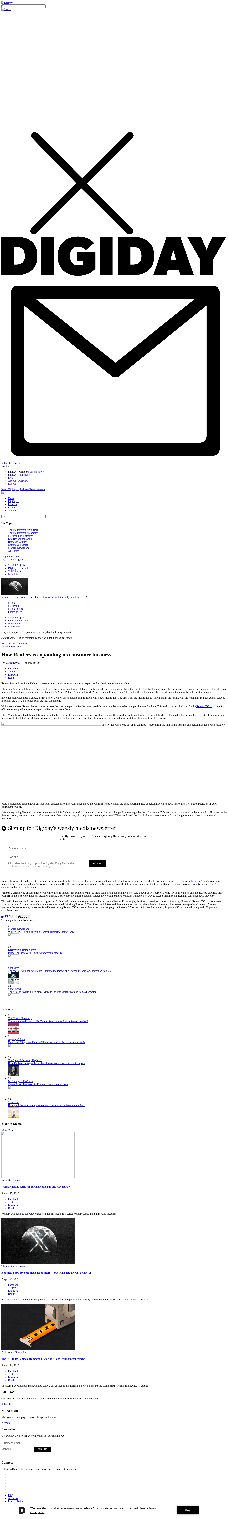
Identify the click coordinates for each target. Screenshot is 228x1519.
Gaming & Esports (18, 544)
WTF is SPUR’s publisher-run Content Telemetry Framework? (41, 931)
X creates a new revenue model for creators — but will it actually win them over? (44, 597)
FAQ (10, 477)
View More (7, 1130)
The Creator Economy (20, 1018)
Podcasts (24, 489)
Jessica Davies (12, 662)
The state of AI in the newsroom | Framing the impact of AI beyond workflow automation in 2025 (59, 970)
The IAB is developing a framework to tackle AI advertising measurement (43, 1358)
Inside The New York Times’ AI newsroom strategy (35, 952)
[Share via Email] (13, 916)
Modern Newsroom (18, 547)
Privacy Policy (15, 1501)
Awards (41, 489)
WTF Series (14, 571)
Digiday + (13, 489)
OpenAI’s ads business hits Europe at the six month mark (38, 1084)
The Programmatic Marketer (23, 532)
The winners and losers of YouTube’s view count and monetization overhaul (48, 1021)
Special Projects (16, 565)
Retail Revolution (10, 1180)
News (4, 489)
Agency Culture (16, 1039)
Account (5, 1422)
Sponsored (13, 967)
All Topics (13, 550)
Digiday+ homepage (19, 474)
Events (33, 489)
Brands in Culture (17, 541)
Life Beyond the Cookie (21, 538)
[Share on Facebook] (6, 916)
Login (17, 463)
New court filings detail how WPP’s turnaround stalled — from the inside (46, 1042)
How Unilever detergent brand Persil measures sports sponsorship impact (46, 1063)
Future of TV (15, 611)
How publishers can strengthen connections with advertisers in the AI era (46, 1105)
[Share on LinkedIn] (2, 916)
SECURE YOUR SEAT (14, 643)
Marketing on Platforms (20, 535)
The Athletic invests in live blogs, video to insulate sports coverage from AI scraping (52, 991)
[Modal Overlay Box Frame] (114, 850)
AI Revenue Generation (14, 1352)
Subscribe (6, 463)
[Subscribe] (114, 460)
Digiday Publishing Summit (22, 949)
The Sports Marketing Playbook (25, 1060)
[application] (114, 1510)
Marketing (13, 605)
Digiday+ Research (18, 568)
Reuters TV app (204, 706)
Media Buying (15, 608)
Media (11, 602)
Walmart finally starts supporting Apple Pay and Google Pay (35, 1186)
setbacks (192, 881)
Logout (12, 483)
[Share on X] (10, 916)
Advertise (13, 1498)
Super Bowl (14, 988)
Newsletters (14, 574)
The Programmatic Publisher (23, 529)
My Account (8, 559)
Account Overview (18, 480)
